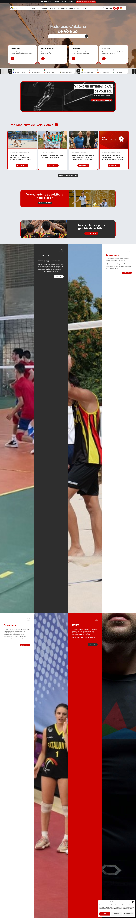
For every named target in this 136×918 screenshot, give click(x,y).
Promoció (70, 8)
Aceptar (105, 914)
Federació (35, 8)
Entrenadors (44, 8)
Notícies (64, 1)
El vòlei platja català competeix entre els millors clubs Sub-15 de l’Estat (52, 157)
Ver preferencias (128, 914)
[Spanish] (121, 8)
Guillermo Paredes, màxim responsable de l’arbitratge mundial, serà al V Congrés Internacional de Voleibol (81, 158)
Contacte (56, 1)
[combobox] (66, 36)
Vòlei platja (56, 152)
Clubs (52, 152)
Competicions (61, 8)
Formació (83, 152)
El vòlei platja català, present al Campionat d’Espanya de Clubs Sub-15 (113, 157)
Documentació (45, 1)
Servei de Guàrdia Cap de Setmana (86, 1)
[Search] (86, 36)
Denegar (116, 914)
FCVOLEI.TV (106, 48)
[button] (133, 902)
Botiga (86, 8)
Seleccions (79, 8)
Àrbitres (52, 8)
